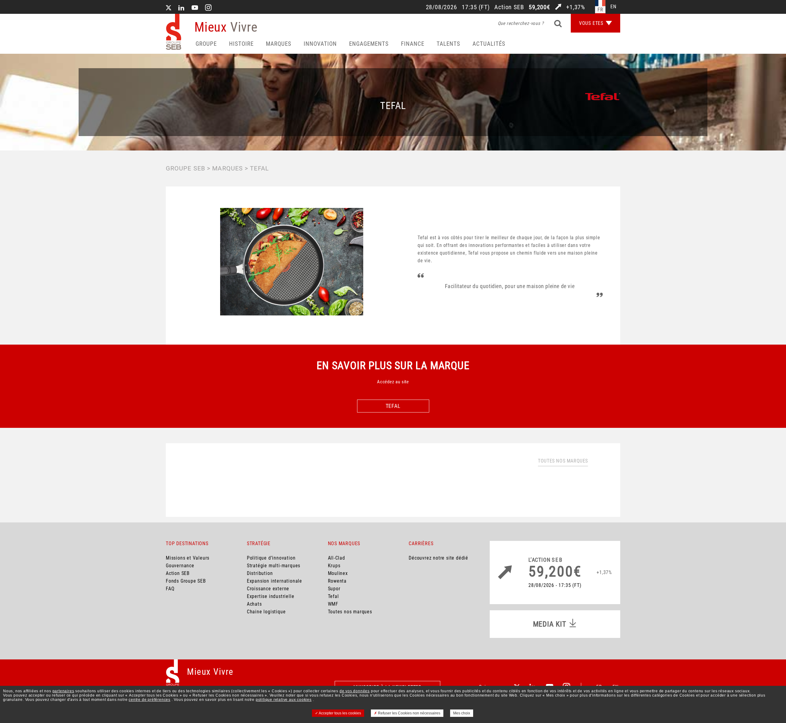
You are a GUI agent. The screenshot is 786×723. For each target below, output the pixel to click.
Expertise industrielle (270, 596)
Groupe (206, 43)
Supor (334, 589)
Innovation (320, 43)
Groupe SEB (185, 168)
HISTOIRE (241, 43)
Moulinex (338, 573)
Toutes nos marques (563, 461)
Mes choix (461, 713)
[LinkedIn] (181, 8)
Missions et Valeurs (187, 558)
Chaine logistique (266, 612)
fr (600, 10)
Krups (334, 566)
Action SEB (178, 573)
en (613, 7)
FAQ (170, 589)
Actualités (489, 43)
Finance (412, 43)
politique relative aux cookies (284, 700)
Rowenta (337, 581)
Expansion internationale (274, 581)
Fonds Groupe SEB (186, 581)
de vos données (355, 691)
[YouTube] (195, 8)
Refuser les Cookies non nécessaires (408, 713)
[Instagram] (208, 8)
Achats (254, 604)
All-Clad (336, 558)
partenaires (63, 691)
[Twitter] (168, 8)
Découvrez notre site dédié (438, 558)
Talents (448, 43)
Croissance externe (268, 589)
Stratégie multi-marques (273, 566)
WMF (333, 604)
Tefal (333, 596)
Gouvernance (180, 566)
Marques (278, 43)
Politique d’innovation (271, 558)
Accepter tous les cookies (339, 713)
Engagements (369, 43)
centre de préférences (149, 700)
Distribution (260, 573)
